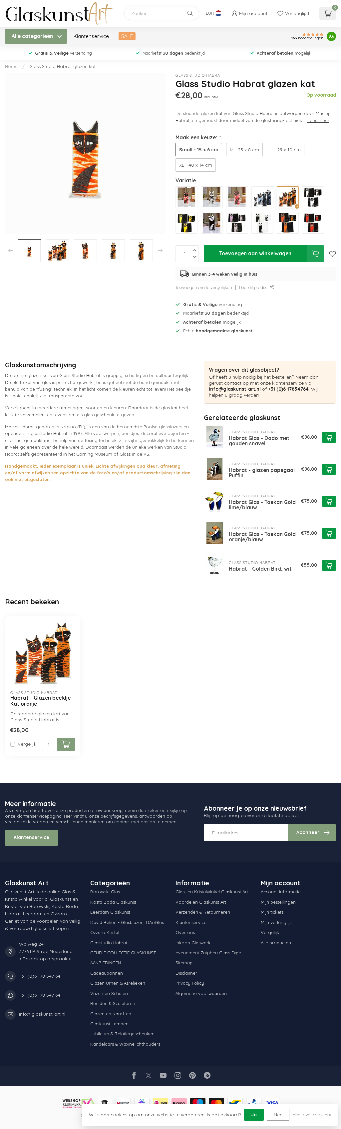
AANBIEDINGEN (105, 962)
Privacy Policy (189, 983)
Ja (254, 1115)
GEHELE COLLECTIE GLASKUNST (123, 952)
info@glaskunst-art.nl (235, 389)
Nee (278, 1115)
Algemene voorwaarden (201, 993)
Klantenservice (91, 36)
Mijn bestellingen (278, 902)
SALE (127, 36)
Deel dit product (254, 287)
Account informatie (281, 891)
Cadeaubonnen (106, 973)
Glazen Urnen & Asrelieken (117, 983)
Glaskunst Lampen (109, 1023)
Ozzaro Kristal (104, 932)
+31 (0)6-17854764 (288, 389)
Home (11, 66)
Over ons (185, 932)
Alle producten (276, 942)
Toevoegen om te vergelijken (203, 287)
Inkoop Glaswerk (192, 942)
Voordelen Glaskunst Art (200, 902)
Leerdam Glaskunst (110, 912)
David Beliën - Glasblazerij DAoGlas (127, 922)
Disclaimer (186, 973)
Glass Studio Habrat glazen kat (62, 66)
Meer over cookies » (311, 1114)
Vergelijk (27, 744)
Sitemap (183, 962)
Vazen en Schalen (109, 993)
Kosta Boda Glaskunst (113, 902)
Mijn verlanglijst (277, 922)
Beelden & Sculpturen (112, 1003)
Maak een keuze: (197, 137)
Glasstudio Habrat (108, 942)
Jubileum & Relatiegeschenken (122, 1033)
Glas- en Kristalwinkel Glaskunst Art (211, 891)
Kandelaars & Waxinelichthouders (125, 1044)
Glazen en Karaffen (110, 1013)
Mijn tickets (272, 912)
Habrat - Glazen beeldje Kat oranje (40, 701)
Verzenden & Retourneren (202, 912)
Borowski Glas (105, 891)
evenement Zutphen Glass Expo (208, 952)
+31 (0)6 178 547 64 (39, 976)
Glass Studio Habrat (198, 75)
